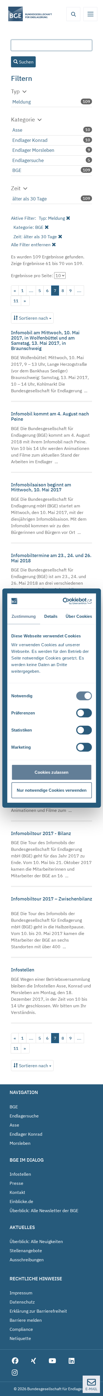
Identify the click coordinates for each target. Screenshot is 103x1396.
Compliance (21, 1329)
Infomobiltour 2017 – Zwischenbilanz (51, 899)
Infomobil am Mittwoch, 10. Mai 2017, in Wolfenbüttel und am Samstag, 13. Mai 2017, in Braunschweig (45, 340)
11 (15, 300)
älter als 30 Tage (29, 199)
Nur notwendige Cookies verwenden (52, 790)
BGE (16, 170)
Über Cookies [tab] (79, 616)
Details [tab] (50, 616)
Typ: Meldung (52, 218)
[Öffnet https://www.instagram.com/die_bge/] (14, 1373)
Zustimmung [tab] (23, 616)
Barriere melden (26, 1320)
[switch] (84, 712)
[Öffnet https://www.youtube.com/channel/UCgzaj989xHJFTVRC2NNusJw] (52, 1361)
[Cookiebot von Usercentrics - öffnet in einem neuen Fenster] (70, 601)
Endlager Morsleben (33, 150)
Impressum (21, 1293)
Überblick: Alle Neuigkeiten (36, 1241)
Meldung (21, 102)
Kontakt (17, 1192)
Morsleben (20, 1143)
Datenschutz (22, 1302)
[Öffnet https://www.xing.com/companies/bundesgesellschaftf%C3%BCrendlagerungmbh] (33, 1361)
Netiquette (20, 1338)
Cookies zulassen (51, 772)
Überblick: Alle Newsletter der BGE (44, 1210)
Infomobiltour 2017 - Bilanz (41, 833)
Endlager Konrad (30, 140)
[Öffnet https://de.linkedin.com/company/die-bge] (71, 1361)
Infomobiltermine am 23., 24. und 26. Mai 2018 (51, 558)
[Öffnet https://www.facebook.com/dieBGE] (15, 1361)
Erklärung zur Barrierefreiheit (38, 1311)
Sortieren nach (33, 318)
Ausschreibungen (27, 1259)
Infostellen (23, 970)
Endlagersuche (28, 160)
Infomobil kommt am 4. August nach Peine (50, 416)
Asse (17, 130)
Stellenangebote (26, 1250)
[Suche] (73, 14)
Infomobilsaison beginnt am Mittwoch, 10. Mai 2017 (41, 487)
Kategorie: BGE (28, 227)
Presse (16, 1183)
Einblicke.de (21, 1201)
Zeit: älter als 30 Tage (35, 236)
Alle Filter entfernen (31, 244)
